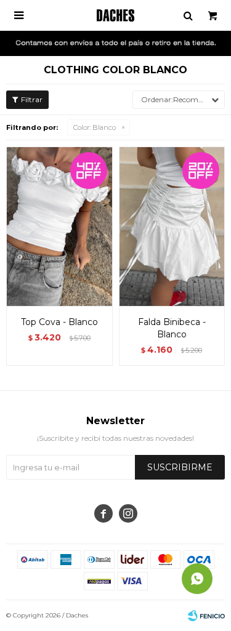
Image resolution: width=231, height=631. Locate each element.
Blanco (94, 127)
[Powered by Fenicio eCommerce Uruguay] (206, 615)
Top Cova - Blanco (59, 322)
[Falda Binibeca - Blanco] (172, 226)
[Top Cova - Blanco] (59, 226)
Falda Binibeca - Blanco (172, 328)
